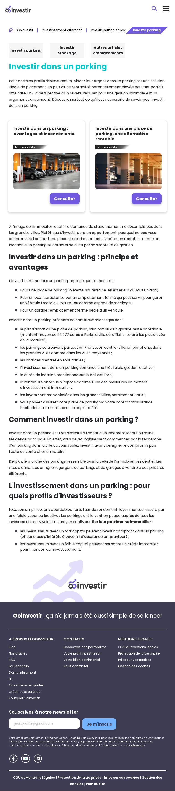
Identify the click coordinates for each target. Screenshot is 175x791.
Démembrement (22, 672)
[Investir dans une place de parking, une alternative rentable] (128, 166)
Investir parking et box (108, 30)
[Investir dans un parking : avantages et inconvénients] (46, 166)
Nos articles (18, 653)
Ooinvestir (25, 30)
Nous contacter (76, 666)
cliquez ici (138, 745)
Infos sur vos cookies (134, 659)
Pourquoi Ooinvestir (24, 698)
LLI (10, 679)
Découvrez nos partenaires (85, 647)
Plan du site (95, 784)
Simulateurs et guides (26, 685)
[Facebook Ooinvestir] (13, 758)
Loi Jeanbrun (19, 666)
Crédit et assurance (25, 691)
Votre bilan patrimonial (82, 659)
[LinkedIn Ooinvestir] (37, 758)
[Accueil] (87, 584)
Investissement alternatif (62, 30)
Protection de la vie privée (139, 653)
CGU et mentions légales (138, 647)
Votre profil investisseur (82, 653)
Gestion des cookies (134, 666)
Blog (12, 647)
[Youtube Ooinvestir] (25, 758)
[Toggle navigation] (166, 8)
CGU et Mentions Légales (34, 777)
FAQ (12, 659)
